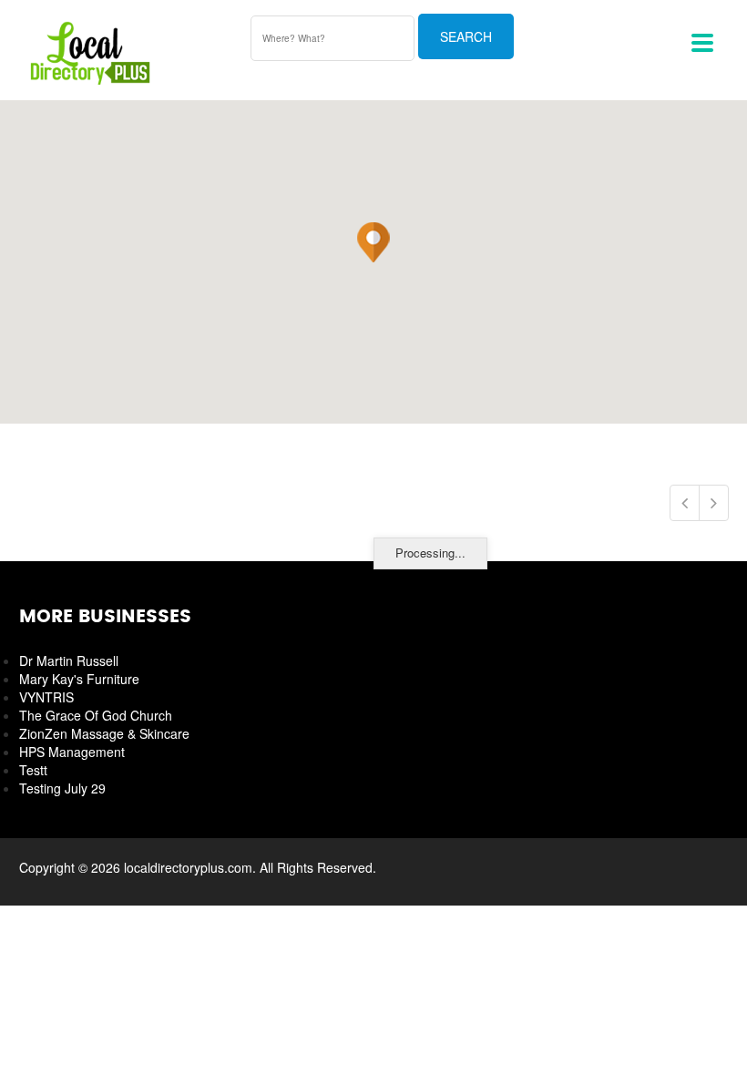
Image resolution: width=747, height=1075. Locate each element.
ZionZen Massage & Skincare (104, 733)
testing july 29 (62, 788)
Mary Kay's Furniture (79, 679)
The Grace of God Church (95, 715)
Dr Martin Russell (68, 660)
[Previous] (685, 503)
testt (33, 770)
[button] (373, 242)
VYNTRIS (46, 697)
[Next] (714, 503)
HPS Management (72, 751)
